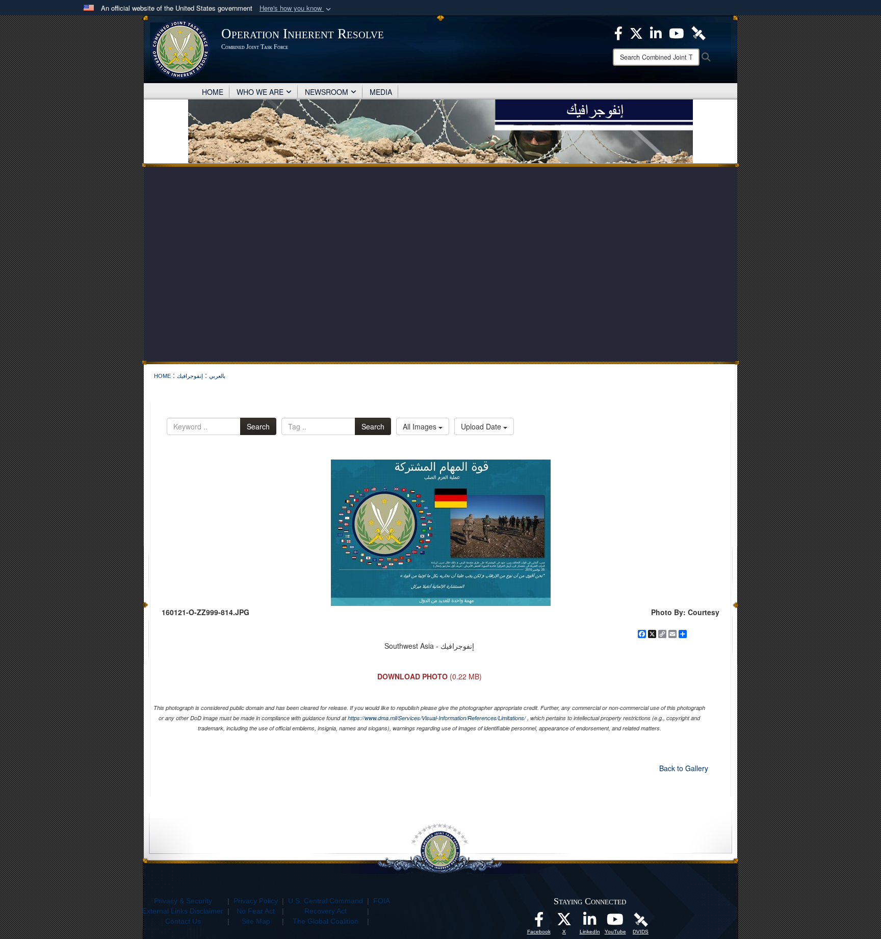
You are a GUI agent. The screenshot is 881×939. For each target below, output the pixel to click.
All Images (420, 426)
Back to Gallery (683, 768)
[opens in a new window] (539, 922)
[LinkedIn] (590, 922)
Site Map (256, 921)
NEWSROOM (326, 92)
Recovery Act (325, 911)
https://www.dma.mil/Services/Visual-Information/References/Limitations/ (437, 718)
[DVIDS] (641, 919)
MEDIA (381, 92)
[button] (296, 8)
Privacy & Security (183, 901)
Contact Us (183, 921)
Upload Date (482, 426)
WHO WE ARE (260, 92)
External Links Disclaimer (182, 911)
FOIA (381, 901)
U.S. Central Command (325, 901)
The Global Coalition (325, 921)
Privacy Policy (256, 901)
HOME (212, 92)
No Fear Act (256, 911)
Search (258, 426)
